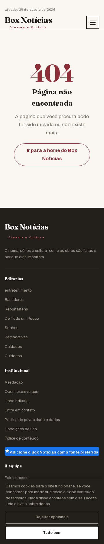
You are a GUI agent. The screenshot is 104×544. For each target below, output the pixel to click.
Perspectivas (16, 337)
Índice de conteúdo (22, 438)
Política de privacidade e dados (32, 420)
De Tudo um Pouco (22, 318)
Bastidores (14, 299)
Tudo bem (52, 533)
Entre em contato (20, 410)
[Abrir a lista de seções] (92, 22)
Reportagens (16, 309)
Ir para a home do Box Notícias (52, 154)
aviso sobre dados (33, 504)
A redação (14, 382)
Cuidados (13, 346)
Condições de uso (21, 429)
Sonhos (11, 328)
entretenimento (18, 290)
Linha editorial (17, 401)
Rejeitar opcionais (52, 517)
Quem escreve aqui (22, 391)
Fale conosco (17, 478)
